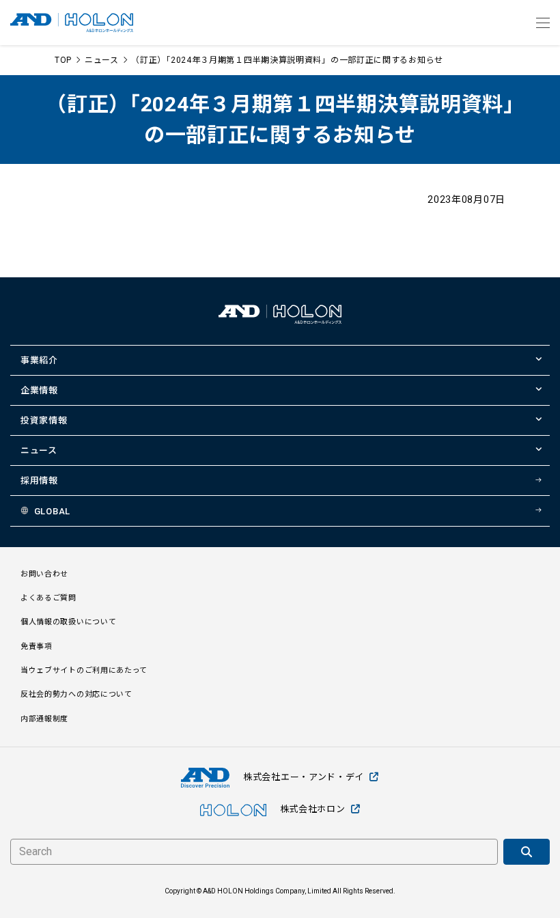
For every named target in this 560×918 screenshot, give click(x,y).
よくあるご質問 (48, 598)
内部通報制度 (44, 718)
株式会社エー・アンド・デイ (303, 777)
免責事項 (36, 646)
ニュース (102, 60)
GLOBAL (52, 511)
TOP (63, 60)
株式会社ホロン (313, 809)
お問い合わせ (44, 574)
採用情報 (39, 480)
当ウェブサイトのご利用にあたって (84, 670)
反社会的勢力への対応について (76, 694)
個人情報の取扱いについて (68, 621)
